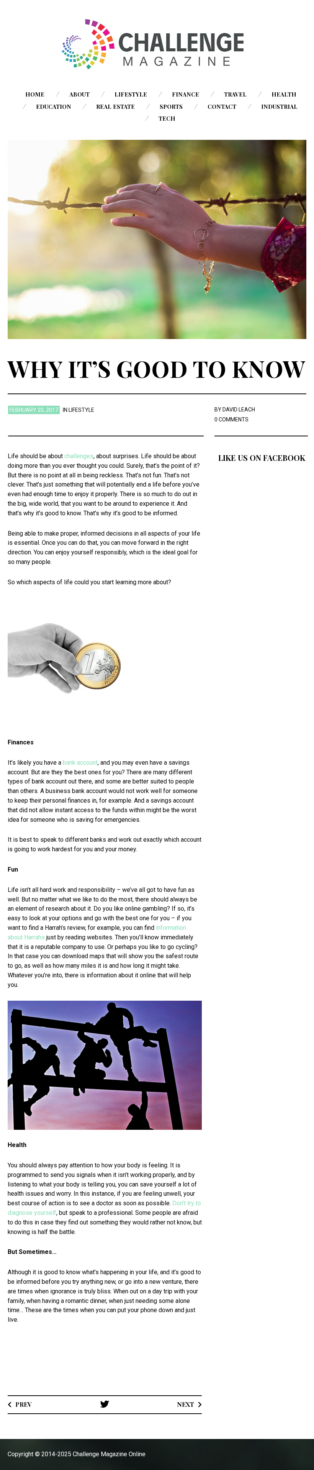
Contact (222, 106)
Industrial (279, 106)
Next (185, 1404)
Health (283, 94)
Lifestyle (130, 94)
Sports (171, 106)
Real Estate (115, 106)
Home (34, 94)
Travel (235, 94)
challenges (78, 456)
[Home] (157, 44)
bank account (80, 762)
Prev (23, 1404)
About (79, 94)
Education (53, 106)
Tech (167, 118)
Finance (185, 94)
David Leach (238, 409)
